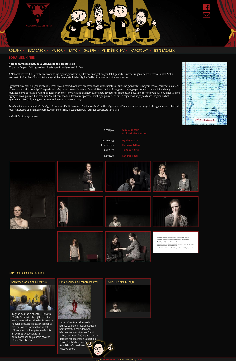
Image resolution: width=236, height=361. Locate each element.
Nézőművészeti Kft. (111, 359)
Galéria (90, 50)
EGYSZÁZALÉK (164, 50)
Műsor (57, 50)
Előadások (36, 50)
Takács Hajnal (130, 149)
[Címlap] (39, 15)
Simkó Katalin (130, 130)
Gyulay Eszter (130, 140)
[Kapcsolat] (206, 16)
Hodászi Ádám (131, 145)
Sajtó (73, 50)
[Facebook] (206, 8)
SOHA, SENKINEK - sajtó (121, 281)
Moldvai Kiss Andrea (134, 133)
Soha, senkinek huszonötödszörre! (78, 281)
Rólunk (15, 50)
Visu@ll (139, 359)
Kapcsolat (139, 50)
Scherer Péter (130, 155)
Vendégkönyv (113, 50)
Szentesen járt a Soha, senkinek (29, 281)
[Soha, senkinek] (32, 195)
